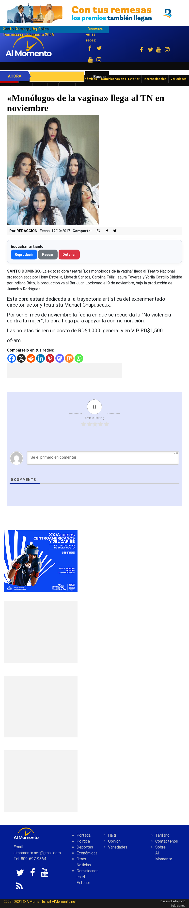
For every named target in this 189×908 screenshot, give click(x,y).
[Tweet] (113, 231)
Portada (84, 835)
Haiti (112, 835)
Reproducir (24, 255)
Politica (83, 841)
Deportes (85, 847)
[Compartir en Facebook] (104, 231)
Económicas (87, 853)
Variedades (117, 847)
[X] (21, 358)
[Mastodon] (59, 358)
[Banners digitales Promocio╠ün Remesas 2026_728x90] (94, 13)
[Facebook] (11, 358)
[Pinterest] (50, 358)
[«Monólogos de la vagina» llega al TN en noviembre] (53, 169)
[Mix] (69, 358)
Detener (69, 255)
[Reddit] (31, 358)
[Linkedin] (40, 358)
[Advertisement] (64, 370)
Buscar (99, 76)
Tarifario (162, 835)
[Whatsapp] (79, 358)
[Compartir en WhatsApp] (96, 231)
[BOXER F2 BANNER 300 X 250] (41, 561)
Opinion (114, 841)
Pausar (48, 255)
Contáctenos (166, 841)
